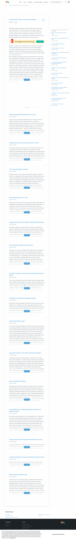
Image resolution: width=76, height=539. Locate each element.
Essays (20, 2)
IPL (6, 5)
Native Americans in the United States (11, 517)
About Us (7, 524)
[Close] (74, 534)
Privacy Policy (25, 529)
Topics (24, 2)
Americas (40, 515)
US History (45, 2)
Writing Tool (30, 2)
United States (7, 514)
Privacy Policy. (13, 537)
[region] (38, 534)
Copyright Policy (25, 524)
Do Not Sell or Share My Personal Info (58, 534)
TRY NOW (40, 41)
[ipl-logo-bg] (7, 2)
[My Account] (69, 2)
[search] (66, 2)
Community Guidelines (27, 526)
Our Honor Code (25, 527)
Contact (7, 526)
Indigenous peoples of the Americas (44, 514)
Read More (27, 132)
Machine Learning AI (38, 2)
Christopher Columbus (9, 515)
